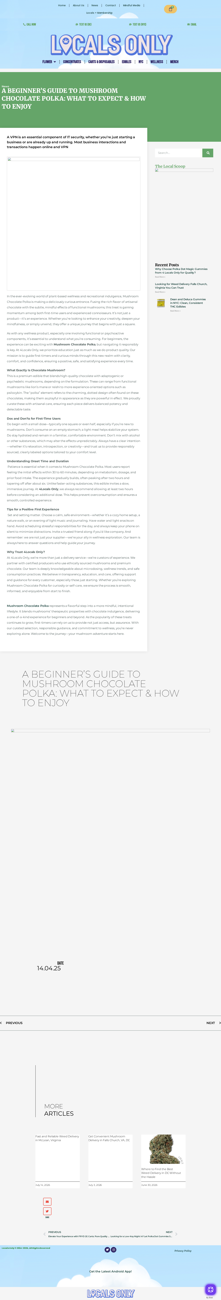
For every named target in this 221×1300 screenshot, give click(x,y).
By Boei (209, 1297)
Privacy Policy (183, 1250)
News (95, 5)
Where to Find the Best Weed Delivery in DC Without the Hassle (161, 1173)
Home (62, 5)
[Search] (207, 153)
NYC (141, 61)
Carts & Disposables (101, 61)
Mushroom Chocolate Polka (28, 606)
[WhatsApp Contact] (210, 1289)
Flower (47, 61)
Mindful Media (131, 5)
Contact (110, 5)
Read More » (160, 277)
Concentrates (72, 61)
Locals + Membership (99, 13)
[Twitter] (107, 1250)
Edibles (126, 61)
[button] (47, 1202)
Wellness (157, 61)
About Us (78, 5)
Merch (174, 61)
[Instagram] (113, 1250)
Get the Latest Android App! (38, 1277)
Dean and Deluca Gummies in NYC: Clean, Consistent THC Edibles (188, 303)
